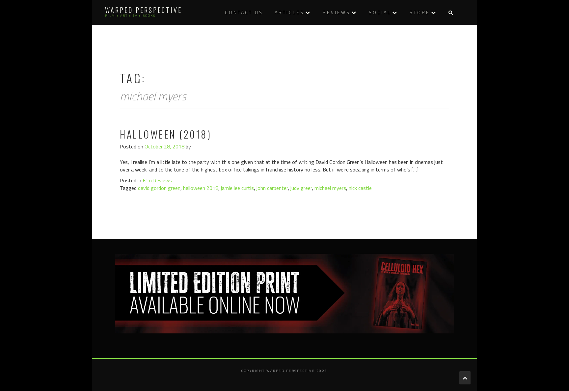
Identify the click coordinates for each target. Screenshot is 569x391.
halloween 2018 (200, 188)
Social (380, 12)
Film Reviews (157, 180)
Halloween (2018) (165, 134)
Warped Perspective (143, 9)
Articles (289, 12)
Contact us (244, 12)
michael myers (330, 188)
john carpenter (272, 188)
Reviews (336, 12)
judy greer (301, 188)
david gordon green (159, 188)
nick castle (360, 188)
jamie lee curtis (237, 188)
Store (420, 12)
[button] (450, 12)
